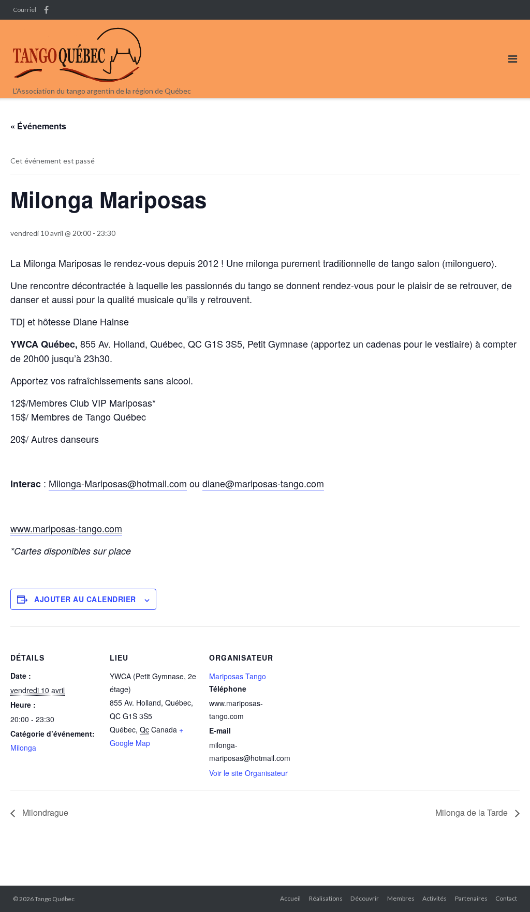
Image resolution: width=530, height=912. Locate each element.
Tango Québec (55, 899)
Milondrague (44, 812)
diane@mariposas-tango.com (263, 483)
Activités (434, 898)
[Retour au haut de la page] (504, 887)
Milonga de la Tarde (472, 812)
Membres (401, 898)
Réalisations (326, 898)
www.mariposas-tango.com (66, 528)
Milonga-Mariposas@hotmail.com (118, 483)
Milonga (23, 747)
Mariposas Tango (237, 676)
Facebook (46, 10)
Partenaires (471, 898)
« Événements (38, 126)
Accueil (290, 898)
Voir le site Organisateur (248, 773)
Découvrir (364, 898)
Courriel (24, 9)
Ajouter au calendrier (85, 599)
